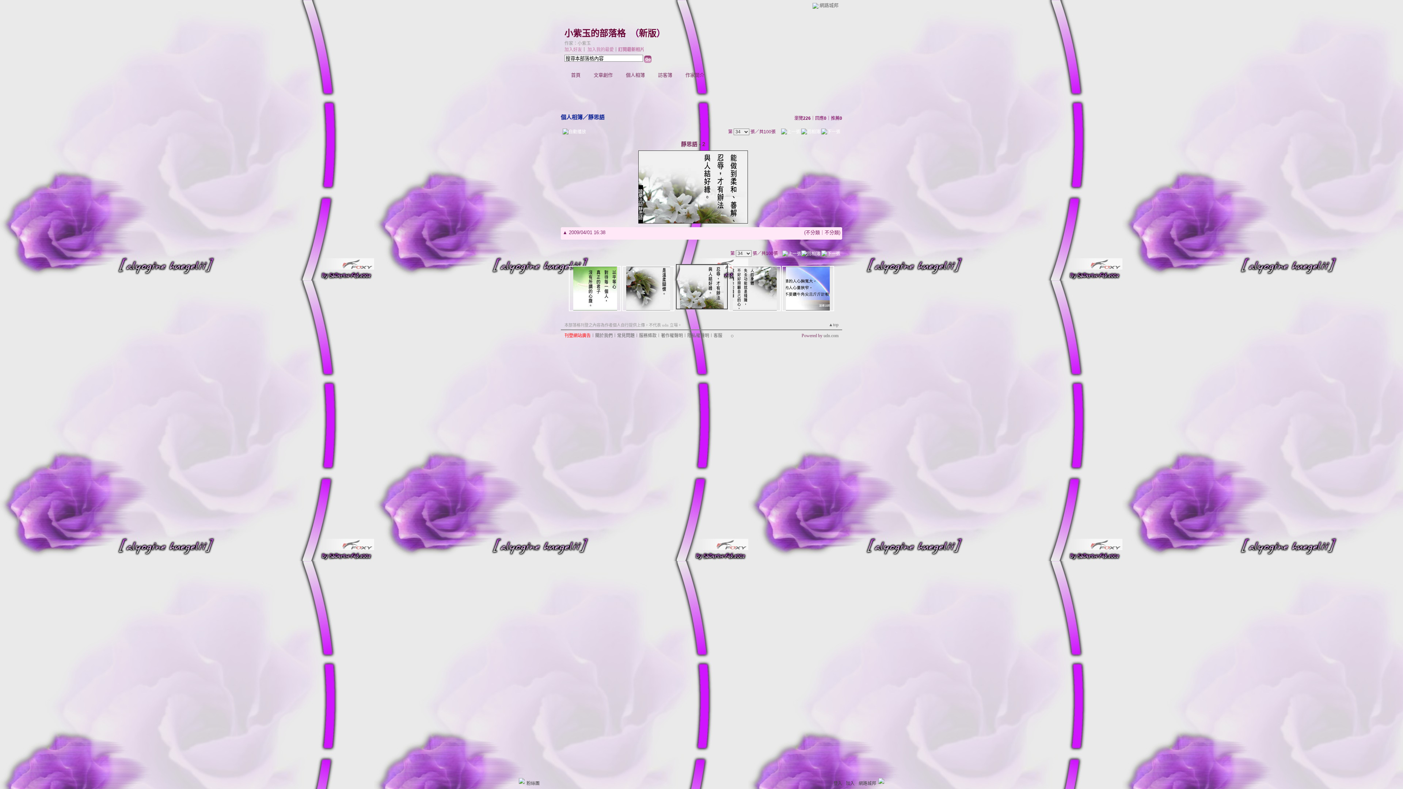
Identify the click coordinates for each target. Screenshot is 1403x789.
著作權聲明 (672, 335)
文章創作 (603, 75)
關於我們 (604, 335)
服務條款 (648, 335)
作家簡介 (694, 75)
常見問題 (626, 335)
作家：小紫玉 (577, 43)
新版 (648, 33)
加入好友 (573, 49)
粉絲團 (533, 783)
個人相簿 (635, 75)
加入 (850, 783)
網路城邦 (829, 5)
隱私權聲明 (698, 335)
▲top (834, 324)
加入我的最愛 (601, 49)
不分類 (813, 232)
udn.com (831, 335)
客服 (718, 335)
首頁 (576, 75)
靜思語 (596, 117)
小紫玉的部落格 (595, 33)
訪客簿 (665, 75)
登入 (837, 783)
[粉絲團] (522, 781)
